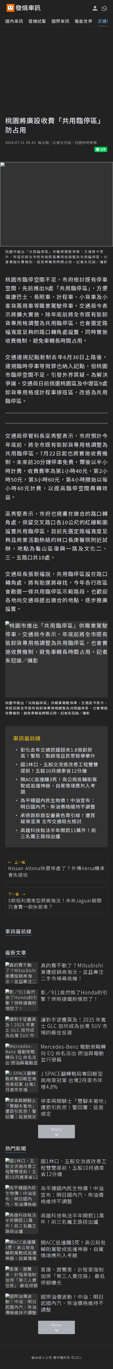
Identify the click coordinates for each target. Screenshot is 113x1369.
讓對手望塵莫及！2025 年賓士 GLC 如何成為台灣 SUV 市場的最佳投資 (74, 1026)
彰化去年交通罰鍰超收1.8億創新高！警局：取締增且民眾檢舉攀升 (57, 753)
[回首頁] (28, 8)
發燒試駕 (37, 21)
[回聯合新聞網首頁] (10, 8)
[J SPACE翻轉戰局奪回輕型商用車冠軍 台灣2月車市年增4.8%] (21, 1081)
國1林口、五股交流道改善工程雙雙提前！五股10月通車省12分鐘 (59, 767)
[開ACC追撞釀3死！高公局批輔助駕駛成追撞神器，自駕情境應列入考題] (21, 1250)
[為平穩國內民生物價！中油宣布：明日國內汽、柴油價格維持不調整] (21, 1196)
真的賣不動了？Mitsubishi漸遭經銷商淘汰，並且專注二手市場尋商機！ (72, 972)
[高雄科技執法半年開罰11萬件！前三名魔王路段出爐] (21, 1223)
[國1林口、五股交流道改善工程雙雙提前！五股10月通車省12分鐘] (21, 1169)
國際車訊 (60, 21)
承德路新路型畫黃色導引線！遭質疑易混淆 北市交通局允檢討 (57, 818)
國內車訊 (14, 21)
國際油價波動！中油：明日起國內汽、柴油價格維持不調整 (72, 1303)
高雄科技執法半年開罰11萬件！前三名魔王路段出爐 (58, 833)
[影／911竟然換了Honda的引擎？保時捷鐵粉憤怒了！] (21, 1000)
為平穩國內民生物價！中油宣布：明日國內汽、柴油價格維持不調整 (57, 803)
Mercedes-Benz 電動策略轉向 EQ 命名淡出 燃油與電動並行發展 (73, 1053)
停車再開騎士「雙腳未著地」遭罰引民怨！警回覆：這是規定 (74, 1107)
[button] (104, 8)
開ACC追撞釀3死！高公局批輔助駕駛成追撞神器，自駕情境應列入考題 (58, 785)
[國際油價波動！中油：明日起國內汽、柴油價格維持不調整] (21, 1304)
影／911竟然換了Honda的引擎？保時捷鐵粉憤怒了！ (74, 995)
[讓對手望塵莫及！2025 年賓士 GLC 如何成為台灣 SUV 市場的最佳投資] (21, 1027)
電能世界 (84, 21)
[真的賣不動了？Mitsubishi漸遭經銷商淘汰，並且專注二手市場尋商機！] (21, 973)
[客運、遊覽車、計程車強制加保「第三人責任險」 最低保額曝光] (21, 1277)
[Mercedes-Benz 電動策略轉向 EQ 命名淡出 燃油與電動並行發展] (21, 1054)
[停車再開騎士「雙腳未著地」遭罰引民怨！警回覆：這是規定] (21, 1108)
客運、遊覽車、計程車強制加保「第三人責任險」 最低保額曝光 (73, 1276)
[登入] (95, 8)
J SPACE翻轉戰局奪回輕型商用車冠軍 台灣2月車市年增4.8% (72, 1080)
